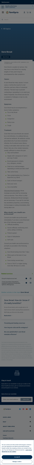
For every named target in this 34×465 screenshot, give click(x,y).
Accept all (17, 457)
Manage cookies (17, 461)
